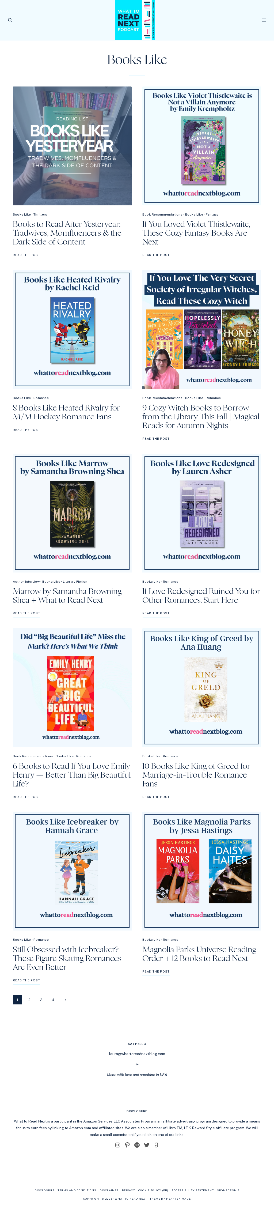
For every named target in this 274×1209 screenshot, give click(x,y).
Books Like (22, 214)
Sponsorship (228, 1190)
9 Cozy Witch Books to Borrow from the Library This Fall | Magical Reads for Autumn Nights (201, 417)
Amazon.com (80, 1128)
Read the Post (26, 256)
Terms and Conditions (77, 1190)
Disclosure (44, 1190)
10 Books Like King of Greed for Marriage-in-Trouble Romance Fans (196, 775)
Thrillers (40, 214)
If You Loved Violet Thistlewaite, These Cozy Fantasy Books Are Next (196, 233)
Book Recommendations (162, 214)
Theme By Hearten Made (170, 1198)
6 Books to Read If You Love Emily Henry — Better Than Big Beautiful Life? (72, 775)
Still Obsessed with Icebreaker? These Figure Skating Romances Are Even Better (67, 958)
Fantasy (212, 214)
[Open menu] (264, 20)
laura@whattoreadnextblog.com (137, 1054)
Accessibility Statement (193, 1190)
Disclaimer (109, 1190)
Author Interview (26, 581)
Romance (41, 398)
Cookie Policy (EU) (153, 1190)
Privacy (128, 1190)
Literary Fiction (75, 581)
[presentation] (72, 145)
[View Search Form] (9, 20)
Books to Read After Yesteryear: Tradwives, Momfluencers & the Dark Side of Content (67, 233)
